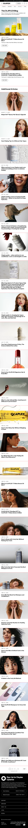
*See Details (21, 0)
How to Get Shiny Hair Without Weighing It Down (13, 428)
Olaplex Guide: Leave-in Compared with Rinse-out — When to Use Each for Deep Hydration (13, 198)
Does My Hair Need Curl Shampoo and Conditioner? (12, 595)
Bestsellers (10, 6)
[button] (24, 824)
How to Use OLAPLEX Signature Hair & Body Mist (13, 372)
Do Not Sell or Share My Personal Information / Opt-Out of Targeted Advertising (18, 823)
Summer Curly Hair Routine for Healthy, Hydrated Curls (13, 623)
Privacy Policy (11, 787)
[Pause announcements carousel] (27, 1)
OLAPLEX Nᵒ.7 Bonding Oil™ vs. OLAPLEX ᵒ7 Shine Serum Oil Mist (11, 74)
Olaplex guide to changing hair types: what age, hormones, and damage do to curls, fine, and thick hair (13, 316)
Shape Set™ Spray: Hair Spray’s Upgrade (13, 114)
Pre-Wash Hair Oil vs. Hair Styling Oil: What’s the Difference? (12, 456)
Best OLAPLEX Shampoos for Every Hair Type (13, 705)
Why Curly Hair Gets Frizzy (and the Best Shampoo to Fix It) (13, 567)
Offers (25, 6)
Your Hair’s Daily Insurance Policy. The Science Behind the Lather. (12, 345)
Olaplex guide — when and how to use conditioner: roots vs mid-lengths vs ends (14, 255)
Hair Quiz (20, 6)
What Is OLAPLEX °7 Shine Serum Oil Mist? (12, 39)
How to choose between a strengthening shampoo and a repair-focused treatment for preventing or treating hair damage (13, 227)
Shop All (3, 6)
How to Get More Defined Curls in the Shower (12, 651)
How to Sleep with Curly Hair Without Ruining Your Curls (12, 539)
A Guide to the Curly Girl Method (11, 678)
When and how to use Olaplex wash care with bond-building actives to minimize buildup (13, 169)
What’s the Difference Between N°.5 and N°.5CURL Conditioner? (13, 761)
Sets (15, 6)
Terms (16, 787)
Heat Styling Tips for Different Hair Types (13, 141)
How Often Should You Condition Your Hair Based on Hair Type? (12, 733)
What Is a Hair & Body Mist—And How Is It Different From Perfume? (13, 400)
